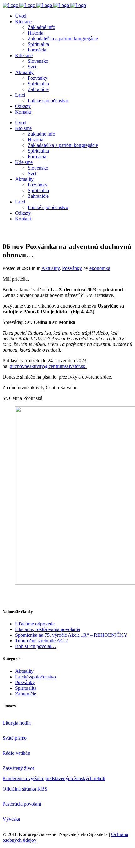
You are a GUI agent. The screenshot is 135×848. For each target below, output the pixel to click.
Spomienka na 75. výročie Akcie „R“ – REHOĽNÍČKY (71, 635)
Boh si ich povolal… (35, 646)
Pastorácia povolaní (22, 804)
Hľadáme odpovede (35, 623)
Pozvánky (72, 268)
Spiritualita (25, 688)
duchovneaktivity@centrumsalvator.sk (48, 366)
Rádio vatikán (16, 753)
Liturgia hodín (17, 723)
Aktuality (50, 268)
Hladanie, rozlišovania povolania (47, 629)
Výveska (11, 819)
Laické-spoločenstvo (35, 676)
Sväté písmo (15, 738)
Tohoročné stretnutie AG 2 (41, 640)
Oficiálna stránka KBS (25, 788)
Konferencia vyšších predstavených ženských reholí (54, 778)
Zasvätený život (18, 768)
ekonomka (99, 268)
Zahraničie (25, 693)
